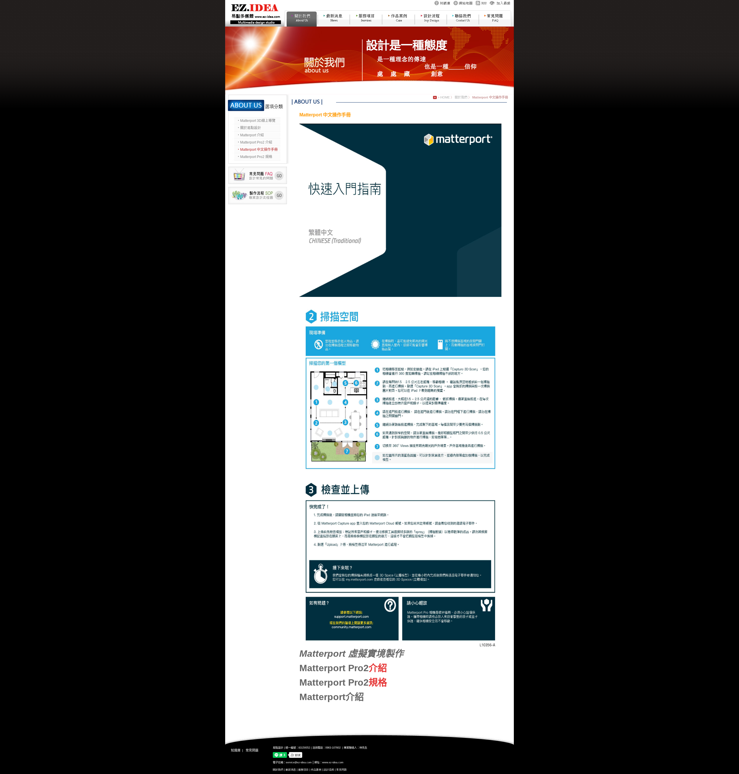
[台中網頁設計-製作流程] (257, 203)
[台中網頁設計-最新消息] (334, 25)
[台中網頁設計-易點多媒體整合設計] (254, 25)
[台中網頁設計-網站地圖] (463, 5)
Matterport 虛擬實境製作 (352, 653)
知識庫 (235, 750)
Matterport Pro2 (334, 668)
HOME (445, 97)
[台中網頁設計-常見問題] (495, 25)
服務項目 (303, 769)
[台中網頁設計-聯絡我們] (463, 25)
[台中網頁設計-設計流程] (431, 25)
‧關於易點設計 (249, 128)
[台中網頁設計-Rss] (481, 5)
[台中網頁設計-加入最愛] (499, 5)
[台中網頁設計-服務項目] (366, 25)
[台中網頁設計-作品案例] (398, 25)
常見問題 (252, 750)
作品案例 (316, 769)
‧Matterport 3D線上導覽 (256, 121)
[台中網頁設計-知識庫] (442, 5)
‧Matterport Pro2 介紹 (254, 142)
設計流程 (329, 769)
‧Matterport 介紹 (250, 135)
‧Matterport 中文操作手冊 (257, 150)
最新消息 (290, 769)
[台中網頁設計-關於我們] (300, 25)
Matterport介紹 (331, 697)
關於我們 (461, 97)
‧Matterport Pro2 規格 (254, 157)
